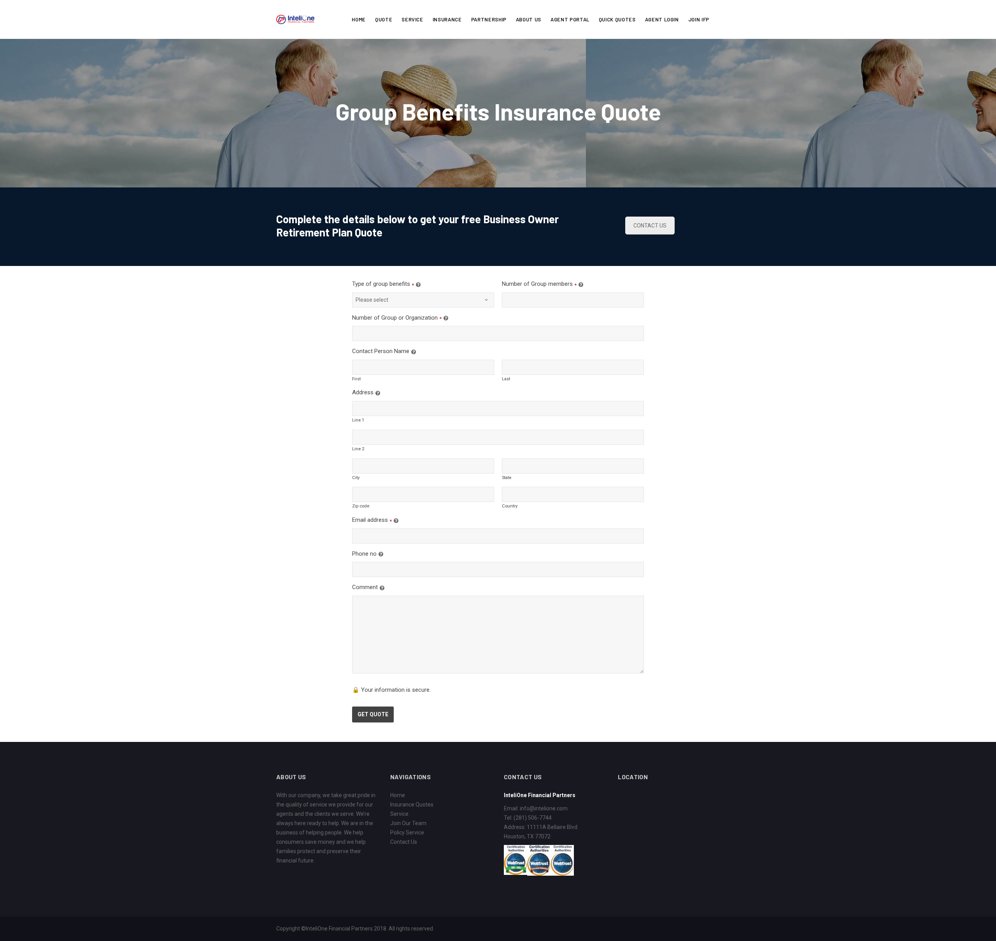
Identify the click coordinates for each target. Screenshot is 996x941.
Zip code (360, 506)
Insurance (447, 19)
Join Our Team (408, 823)
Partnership (489, 19)
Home (359, 19)
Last (506, 378)
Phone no (364, 553)
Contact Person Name (380, 351)
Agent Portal (570, 19)
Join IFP (698, 19)
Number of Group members (537, 283)
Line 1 (358, 420)
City (355, 477)
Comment (365, 587)
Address (363, 392)
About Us (528, 19)
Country (509, 506)
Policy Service (407, 832)
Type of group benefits (381, 283)
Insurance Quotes (411, 804)
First (356, 378)
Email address (370, 519)
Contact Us (403, 842)
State (506, 477)
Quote (383, 19)
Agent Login (662, 19)
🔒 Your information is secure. (391, 689)
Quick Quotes (617, 19)
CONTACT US (649, 225)
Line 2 (358, 448)
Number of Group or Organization (395, 317)
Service (412, 19)
